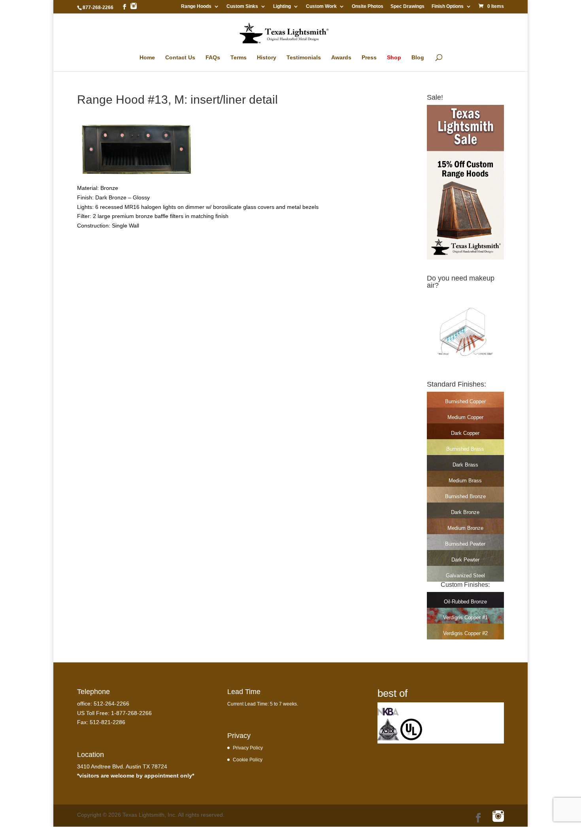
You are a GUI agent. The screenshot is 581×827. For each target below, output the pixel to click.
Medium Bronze (465, 528)
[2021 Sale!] (465, 257)
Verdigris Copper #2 (465, 633)
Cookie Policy (247, 759)
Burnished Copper (465, 401)
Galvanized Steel (465, 576)
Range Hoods (196, 6)
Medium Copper (465, 417)
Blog (417, 58)
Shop (394, 58)
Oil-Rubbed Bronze (465, 602)
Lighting (282, 6)
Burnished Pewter (465, 544)
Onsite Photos (367, 6)
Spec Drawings (407, 6)
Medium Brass (465, 481)
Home (147, 58)
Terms (238, 58)
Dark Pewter (465, 560)
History (266, 58)
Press (369, 58)
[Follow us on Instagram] (133, 6)
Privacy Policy (248, 747)
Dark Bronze (465, 512)
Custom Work (321, 6)
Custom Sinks (242, 6)
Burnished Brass (465, 449)
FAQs (213, 58)
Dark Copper (465, 433)
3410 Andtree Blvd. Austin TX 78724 (122, 766)
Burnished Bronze (465, 496)
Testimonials (304, 58)
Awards (341, 58)
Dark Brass (465, 465)
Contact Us (180, 58)
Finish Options (448, 6)
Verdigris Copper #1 (465, 617)
